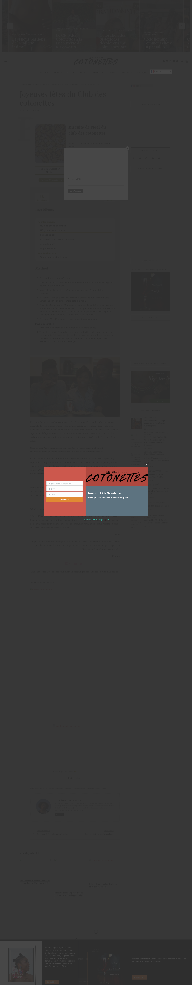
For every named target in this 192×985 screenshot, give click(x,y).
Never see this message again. (96, 519)
